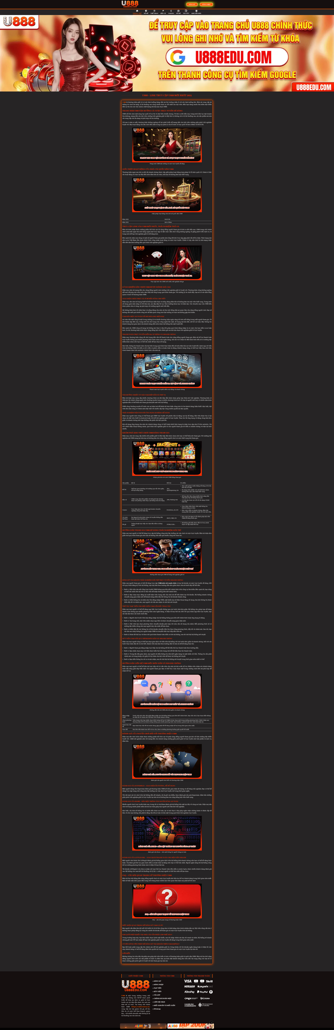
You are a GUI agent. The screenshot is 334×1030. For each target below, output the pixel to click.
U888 (124, 102)
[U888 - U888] (130, 4)
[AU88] (143, 1026)
